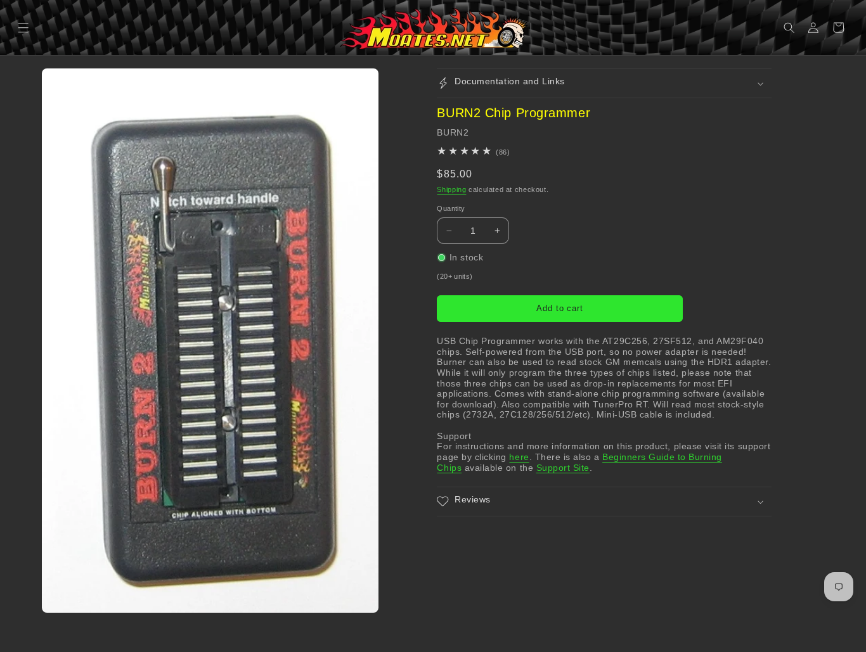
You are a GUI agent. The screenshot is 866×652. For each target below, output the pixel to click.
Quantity (451, 208)
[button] (23, 27)
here (519, 457)
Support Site (563, 468)
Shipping (451, 189)
